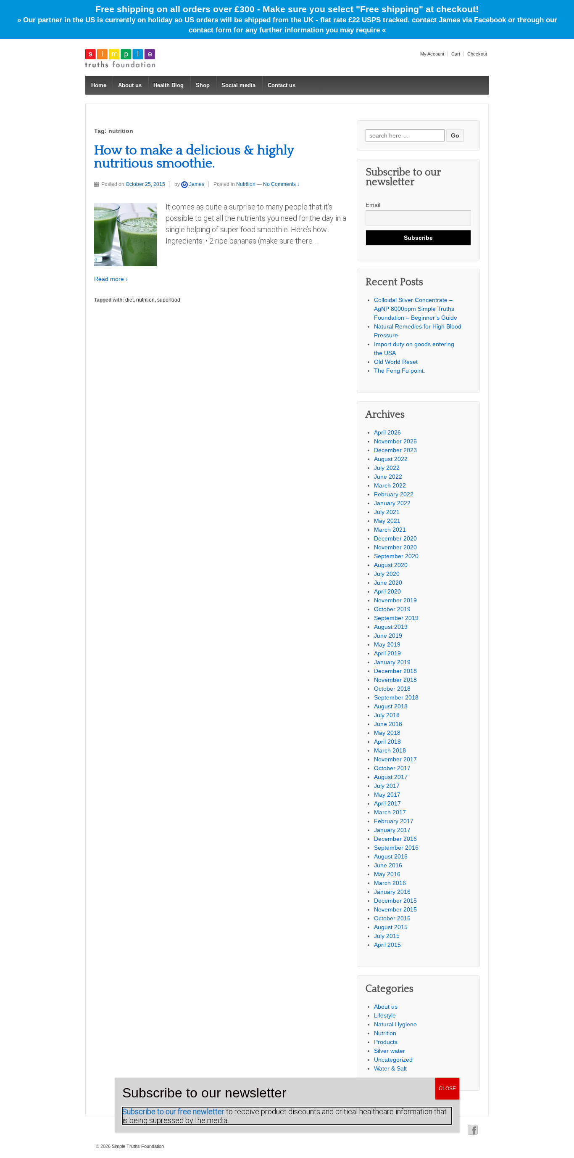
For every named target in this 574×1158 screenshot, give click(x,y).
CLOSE (447, 1089)
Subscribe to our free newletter (173, 1111)
